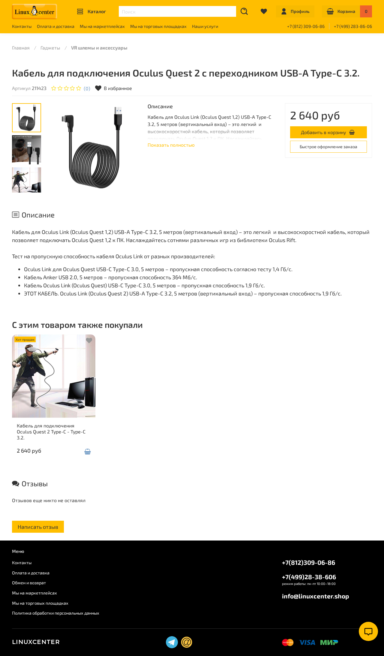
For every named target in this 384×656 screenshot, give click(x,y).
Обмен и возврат (29, 582)
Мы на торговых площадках (158, 26)
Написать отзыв (38, 526)
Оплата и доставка (55, 26)
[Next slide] (128, 148)
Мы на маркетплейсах (102, 26)
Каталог (97, 11)
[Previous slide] (58, 148)
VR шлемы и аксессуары (99, 47)
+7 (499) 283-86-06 (353, 26)
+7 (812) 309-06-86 (306, 26)
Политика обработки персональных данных (55, 613)
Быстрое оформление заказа (328, 146)
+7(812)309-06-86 (308, 562)
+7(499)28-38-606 (309, 576)
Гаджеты (50, 47)
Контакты (22, 26)
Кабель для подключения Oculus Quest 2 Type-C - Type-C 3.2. (51, 431)
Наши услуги (205, 26)
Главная (21, 47)
